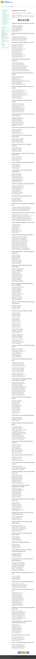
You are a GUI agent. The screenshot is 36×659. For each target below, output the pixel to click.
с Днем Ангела (4, 17)
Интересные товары (5, 47)
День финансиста (6, 41)
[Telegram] (26, 20)
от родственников (28, 13)
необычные (27, 16)
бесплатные (14, 16)
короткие (13, 17)
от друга (13, 12)
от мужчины (29, 12)
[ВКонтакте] (19, 20)
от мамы (16, 12)
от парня (17, 13)
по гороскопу (4, 23)
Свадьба (3, 45)
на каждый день (5, 21)
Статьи (3, 43)
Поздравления (7, 6)
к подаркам (4, 24)
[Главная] (7, 2)
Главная (3, 6)
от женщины (24, 12)
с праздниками (4, 18)
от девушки (14, 13)
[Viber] (28, 20)
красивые (22, 16)
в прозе (27, 15)
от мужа (20, 12)
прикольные (18, 17)
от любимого (22, 13)
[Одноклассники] (21, 20)
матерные (32, 15)
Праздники (4, 27)
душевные (18, 16)
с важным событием (5, 22)
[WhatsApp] (23, 20)
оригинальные (31, 16)
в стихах (24, 15)
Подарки (3, 44)
